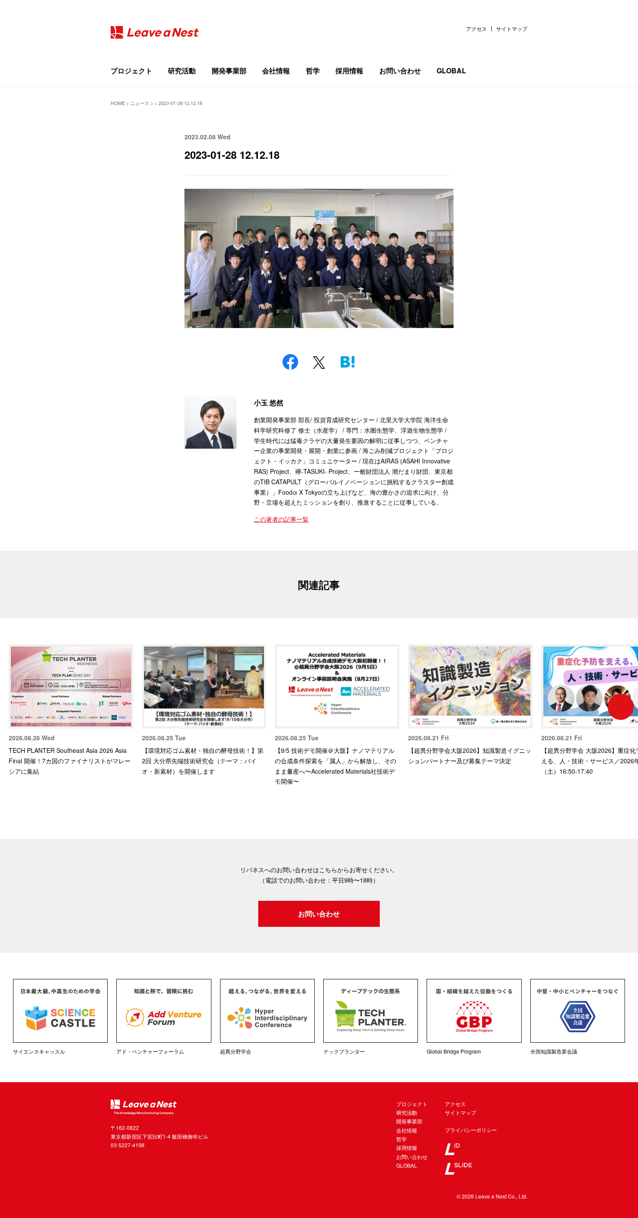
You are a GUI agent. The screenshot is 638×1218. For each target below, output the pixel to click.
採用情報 (349, 71)
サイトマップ (511, 28)
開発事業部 (229, 71)
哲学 (313, 71)
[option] (71, 710)
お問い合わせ (400, 71)
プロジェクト (131, 71)
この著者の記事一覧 (281, 519)
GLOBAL (451, 71)
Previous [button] (17, 707)
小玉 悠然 (268, 402)
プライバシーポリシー (471, 1129)
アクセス (476, 28)
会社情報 (276, 71)
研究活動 (182, 71)
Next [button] (621, 707)
